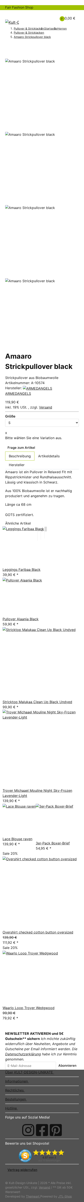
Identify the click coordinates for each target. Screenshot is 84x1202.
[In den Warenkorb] (7, 51)
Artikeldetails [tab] (49, 456)
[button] (45, 15)
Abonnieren (67, 1065)
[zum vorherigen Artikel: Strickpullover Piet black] (7, 44)
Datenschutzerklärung (23, 1054)
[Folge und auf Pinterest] (56, 1130)
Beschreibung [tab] (20, 456)
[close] (7, 56)
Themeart (33, 1196)
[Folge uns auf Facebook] (42, 1130)
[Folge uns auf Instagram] (28, 1130)
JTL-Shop (65, 1196)
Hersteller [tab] (17, 465)
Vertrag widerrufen (22, 1170)
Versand (45, 407)
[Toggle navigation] (11, 14)
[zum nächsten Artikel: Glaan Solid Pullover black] (13, 44)
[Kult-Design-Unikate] (12, 22)
